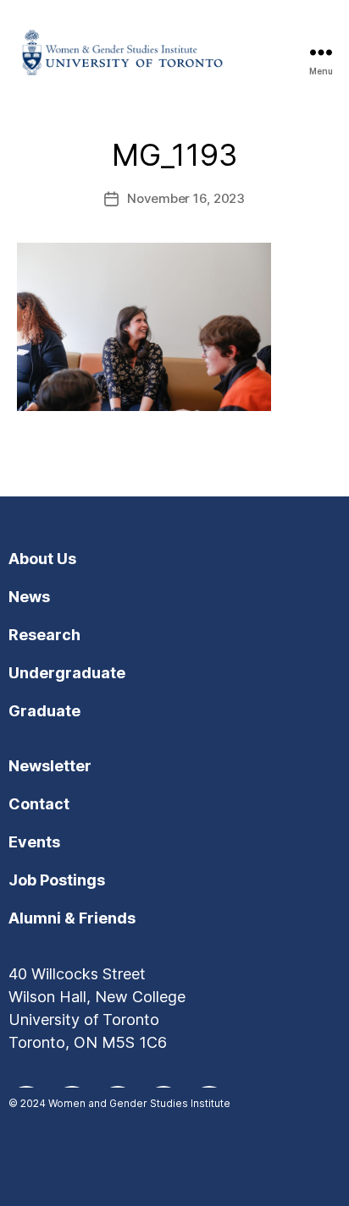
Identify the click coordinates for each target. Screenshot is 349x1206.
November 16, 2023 (186, 198)
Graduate (44, 711)
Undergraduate (66, 673)
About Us (42, 558)
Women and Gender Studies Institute (139, 1103)
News (29, 597)
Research (44, 635)
